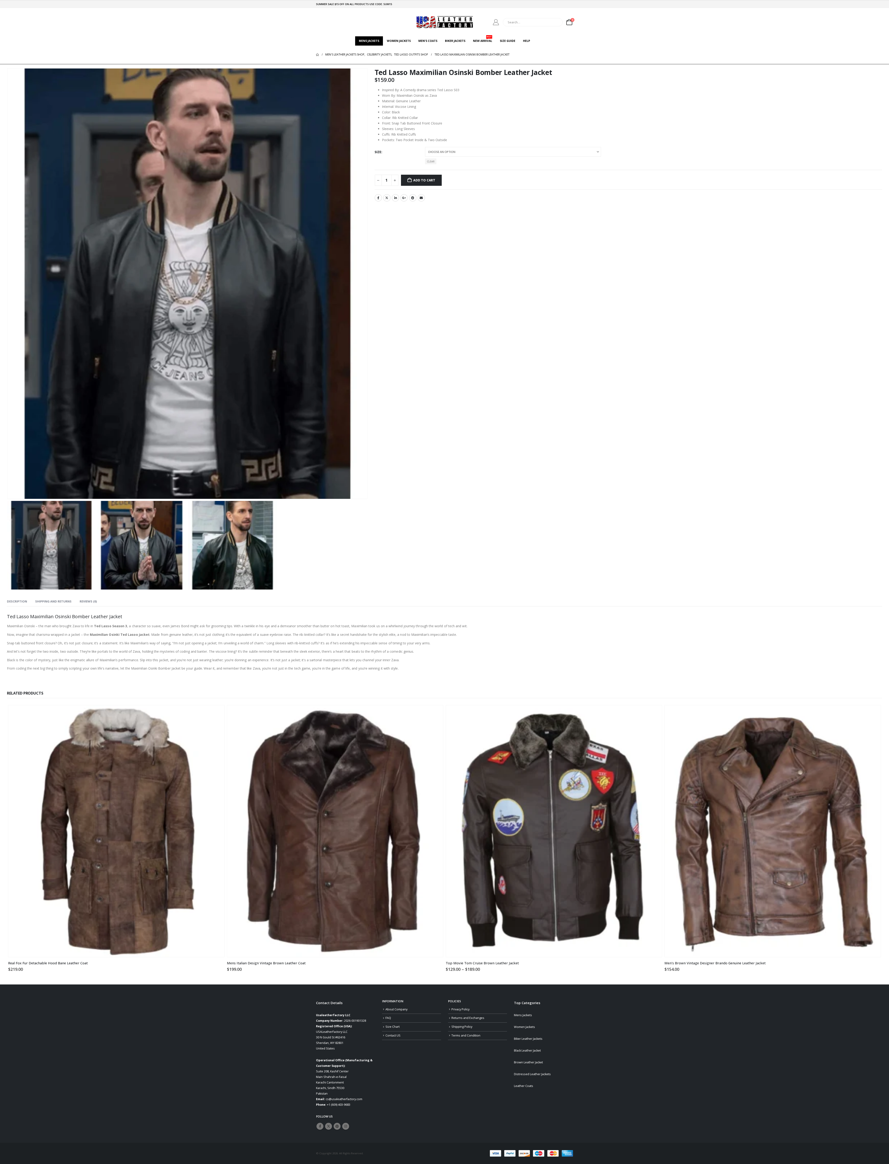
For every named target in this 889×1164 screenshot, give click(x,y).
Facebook (378, 198)
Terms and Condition (465, 1035)
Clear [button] (431, 161)
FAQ (388, 1018)
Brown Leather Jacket (528, 1062)
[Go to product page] (116, 831)
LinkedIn (395, 198)
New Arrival (482, 39)
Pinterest (412, 198)
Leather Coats (523, 1086)
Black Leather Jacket (527, 1050)
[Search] (555, 22)
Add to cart (424, 180)
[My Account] (496, 22)
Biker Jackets (455, 41)
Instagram (345, 1126)
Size (378, 152)
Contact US (393, 1035)
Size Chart (392, 1027)
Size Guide (507, 41)
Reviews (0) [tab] (88, 601)
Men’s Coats (427, 41)
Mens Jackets (369, 41)
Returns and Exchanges (467, 1018)
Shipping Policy (461, 1027)
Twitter (387, 198)
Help (526, 41)
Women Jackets (399, 41)
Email (421, 198)
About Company (396, 1009)
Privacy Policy (460, 1009)
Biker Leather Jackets (528, 1039)
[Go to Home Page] (317, 54)
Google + (404, 198)
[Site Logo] (444, 22)
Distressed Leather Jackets (532, 1074)
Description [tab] (17, 601)
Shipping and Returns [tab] (53, 601)
